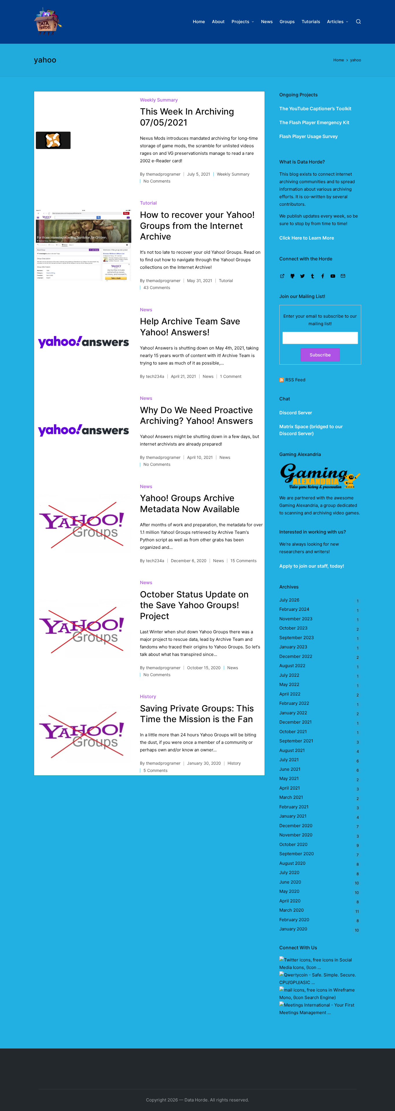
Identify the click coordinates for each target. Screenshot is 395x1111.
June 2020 (290, 882)
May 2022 (289, 684)
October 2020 (293, 844)
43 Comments (156, 287)
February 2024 (294, 609)
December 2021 (295, 722)
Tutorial (148, 203)
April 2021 (289, 788)
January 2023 (293, 647)
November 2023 (296, 618)
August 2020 (292, 863)
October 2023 (293, 628)
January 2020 (293, 929)
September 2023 (296, 637)
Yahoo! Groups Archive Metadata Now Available (190, 503)
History (148, 696)
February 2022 (294, 703)
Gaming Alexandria (298, 505)
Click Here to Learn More (306, 238)
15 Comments (243, 560)
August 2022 (292, 665)
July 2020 (289, 872)
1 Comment (230, 376)
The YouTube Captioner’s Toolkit (315, 108)
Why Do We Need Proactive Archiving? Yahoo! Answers (196, 415)
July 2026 (289, 600)
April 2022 (289, 694)
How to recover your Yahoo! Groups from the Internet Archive (197, 225)
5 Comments (155, 770)
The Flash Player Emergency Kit (314, 122)
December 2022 (295, 656)
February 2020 (294, 919)
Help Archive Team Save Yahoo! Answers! (190, 326)
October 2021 (293, 731)
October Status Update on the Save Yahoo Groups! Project (194, 605)
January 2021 (293, 816)
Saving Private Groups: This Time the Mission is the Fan (197, 713)
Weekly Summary (159, 100)
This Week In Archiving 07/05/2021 (187, 117)
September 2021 (296, 741)
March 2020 (291, 910)
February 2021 (294, 807)
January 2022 (293, 712)
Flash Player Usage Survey (308, 136)
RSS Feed (295, 379)
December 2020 (295, 825)
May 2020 (289, 891)
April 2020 (289, 901)
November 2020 (295, 835)
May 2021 (289, 778)
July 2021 (289, 759)
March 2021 (291, 797)
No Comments (156, 181)
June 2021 (289, 769)
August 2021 (292, 750)
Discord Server (295, 412)
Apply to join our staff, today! (311, 566)
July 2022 (289, 675)
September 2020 (296, 853)
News (146, 309)
